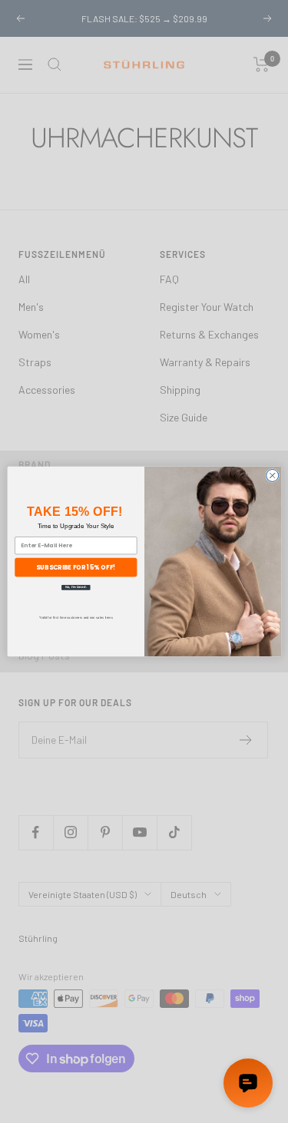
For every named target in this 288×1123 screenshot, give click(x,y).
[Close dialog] (272, 475)
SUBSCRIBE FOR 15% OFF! (75, 567)
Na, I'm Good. (75, 588)
